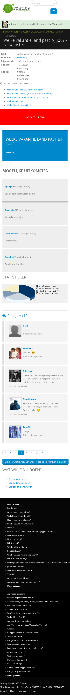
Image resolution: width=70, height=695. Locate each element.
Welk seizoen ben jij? (16, 101)
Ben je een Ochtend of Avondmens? (23, 640)
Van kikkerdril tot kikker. (18, 609)
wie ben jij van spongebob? (19, 621)
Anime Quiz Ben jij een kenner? (21, 667)
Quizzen (24, 32)
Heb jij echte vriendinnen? (19, 519)
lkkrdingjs (22, 57)
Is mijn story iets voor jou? (19, 671)
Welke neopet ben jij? (16, 535)
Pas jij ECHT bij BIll (15, 663)
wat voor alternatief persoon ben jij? (23, 582)
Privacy (34, 690)
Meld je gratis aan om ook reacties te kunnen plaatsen (35, 461)
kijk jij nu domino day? (17, 558)
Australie (10, 210)
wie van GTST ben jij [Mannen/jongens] (25, 89)
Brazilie (9, 257)
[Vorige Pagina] (10, 452)
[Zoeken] (54, 2)
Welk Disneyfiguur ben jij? (18, 516)
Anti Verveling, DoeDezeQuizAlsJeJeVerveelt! (27, 624)
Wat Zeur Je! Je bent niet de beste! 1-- (24, 613)
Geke (25, 325)
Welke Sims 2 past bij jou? (19, 105)
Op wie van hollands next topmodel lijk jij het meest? (30, 531)
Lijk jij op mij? (13, 543)
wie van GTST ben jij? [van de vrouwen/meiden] (29, 93)
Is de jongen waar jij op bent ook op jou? (25, 648)
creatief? (11, 527)
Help (12, 690)
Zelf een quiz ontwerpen (20, 486)
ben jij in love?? (14, 551)
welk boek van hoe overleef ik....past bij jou (27, 97)
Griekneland (11, 233)
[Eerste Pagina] (5, 452)
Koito (11, 24)
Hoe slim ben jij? (14, 539)
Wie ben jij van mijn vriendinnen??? (22, 554)
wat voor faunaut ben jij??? (19, 605)
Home (6, 32)
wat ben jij (11, 628)
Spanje (8, 186)
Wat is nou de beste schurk (19, 644)
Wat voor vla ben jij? (16, 656)
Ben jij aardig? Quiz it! (17, 659)
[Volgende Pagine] (37, 452)
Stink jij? (10, 574)
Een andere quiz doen (19, 482)
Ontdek (14, 32)
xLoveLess (28, 348)
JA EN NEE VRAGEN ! (16, 566)
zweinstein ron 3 (14, 636)
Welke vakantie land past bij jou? (47, 32)
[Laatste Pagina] (42, 452)
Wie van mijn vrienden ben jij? (20, 597)
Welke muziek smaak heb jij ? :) (21, 570)
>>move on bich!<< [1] (17, 652)
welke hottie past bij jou (17, 578)
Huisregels (23, 690)
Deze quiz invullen (17, 479)
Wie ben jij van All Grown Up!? (20, 523)
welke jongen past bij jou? (18, 512)
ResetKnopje (29, 399)
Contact (3, 690)
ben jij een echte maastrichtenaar (22, 632)
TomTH (27, 427)
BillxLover (28, 371)
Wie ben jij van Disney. (17, 547)
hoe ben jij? (12, 508)
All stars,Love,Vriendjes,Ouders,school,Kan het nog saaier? (33, 601)
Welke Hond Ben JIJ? (16, 617)
